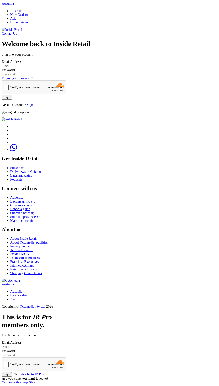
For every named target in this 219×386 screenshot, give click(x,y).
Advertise (16, 197)
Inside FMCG (19, 254)
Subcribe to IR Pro (31, 374)
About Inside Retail (23, 238)
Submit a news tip (22, 213)
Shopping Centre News (26, 273)
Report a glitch (20, 209)
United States (19, 22)
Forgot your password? (17, 78)
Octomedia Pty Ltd (32, 306)
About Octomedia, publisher (29, 242)
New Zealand (19, 14)
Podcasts (16, 179)
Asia (13, 18)
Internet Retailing (22, 265)
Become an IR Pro (22, 201)
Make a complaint (22, 220)
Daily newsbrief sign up (26, 171)
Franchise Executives (24, 261)
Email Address (11, 61)
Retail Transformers (23, 269)
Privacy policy (20, 246)
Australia (8, 3)
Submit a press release (25, 217)
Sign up (32, 105)
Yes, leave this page (15, 382)
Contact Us (9, 33)
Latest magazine (21, 175)
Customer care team (23, 205)
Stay (32, 382)
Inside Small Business (25, 258)
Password (8, 70)
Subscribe (17, 168)
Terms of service (21, 250)
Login (6, 97)
